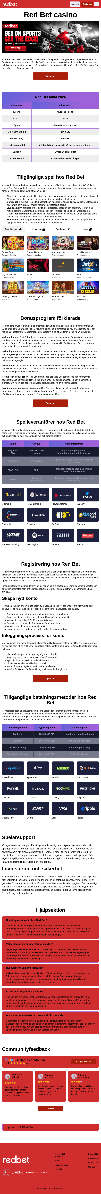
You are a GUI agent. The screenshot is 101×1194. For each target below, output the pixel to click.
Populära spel (11, 229)
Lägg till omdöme (83, 1062)
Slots (85, 229)
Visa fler (50, 1108)
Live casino (36, 229)
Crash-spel (61, 229)
